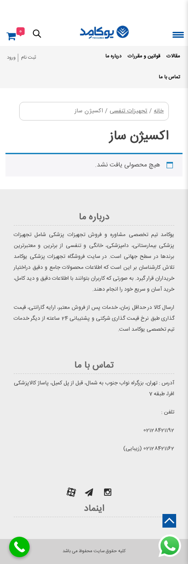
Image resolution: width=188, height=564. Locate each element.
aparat (71, 492)
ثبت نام (28, 58)
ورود (11, 58)
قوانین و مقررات (144, 56)
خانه (159, 111)
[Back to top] (169, 521)
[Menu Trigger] (178, 34)
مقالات (173, 56)
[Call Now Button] (19, 547)
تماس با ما (169, 77)
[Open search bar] (37, 33)
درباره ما (113, 56)
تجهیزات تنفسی (128, 111)
